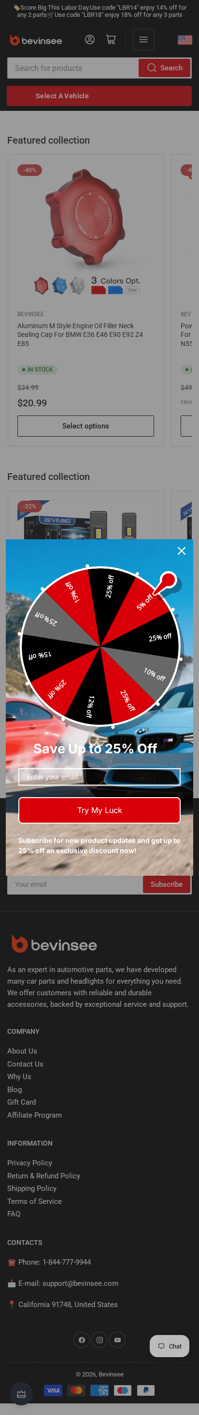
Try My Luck (99, 810)
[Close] (181, 550)
